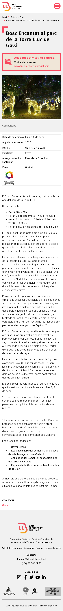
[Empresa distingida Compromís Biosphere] (9, 177)
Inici (4, 17)
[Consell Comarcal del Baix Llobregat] (8, 591)
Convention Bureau (33, 548)
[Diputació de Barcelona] (30, 591)
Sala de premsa (44, 542)
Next (57, 97)
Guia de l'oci (17, 17)
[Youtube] (37, 577)
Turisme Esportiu (52, 548)
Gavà (5, 505)
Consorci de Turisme (20, 539)
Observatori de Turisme (23, 542)
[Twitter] (31, 577)
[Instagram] (19, 577)
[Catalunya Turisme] (53, 591)
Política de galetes (48, 605)
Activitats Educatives (12, 548)
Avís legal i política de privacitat (21, 605)
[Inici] (12, 6)
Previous (5, 97)
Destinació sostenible (42, 539)
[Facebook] (25, 577)
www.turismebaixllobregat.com (31, 66)
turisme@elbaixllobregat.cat (31, 559)
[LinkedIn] (43, 577)
